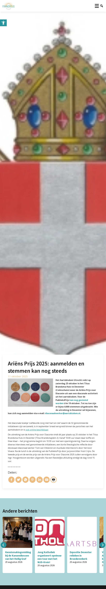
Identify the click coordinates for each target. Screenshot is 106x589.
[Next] (102, 545)
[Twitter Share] (11, 466)
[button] (3, 22)
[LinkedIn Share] (14, 466)
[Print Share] (19, 466)
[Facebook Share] (9, 466)
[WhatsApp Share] (17, 466)
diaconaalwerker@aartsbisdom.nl (62, 413)
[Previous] (3, 545)
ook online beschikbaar (37, 429)
